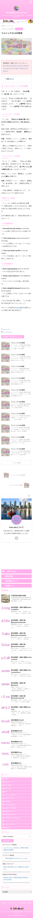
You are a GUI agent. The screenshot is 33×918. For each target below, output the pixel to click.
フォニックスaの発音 (18, 390)
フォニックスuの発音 (18, 343)
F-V (22, 66)
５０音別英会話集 (9, 805)
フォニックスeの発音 (18, 378)
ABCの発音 (7, 788)
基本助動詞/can (16, 763)
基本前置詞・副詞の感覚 (11, 818)
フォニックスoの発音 (18, 354)
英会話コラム (8, 827)
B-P (4, 66)
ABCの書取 (7, 785)
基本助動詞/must (17, 741)
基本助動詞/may (16, 752)
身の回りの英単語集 (10, 808)
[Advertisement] (16, 319)
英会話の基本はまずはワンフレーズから (16, 858)
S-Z (8, 66)
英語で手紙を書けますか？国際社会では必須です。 (16, 868)
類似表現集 (7, 801)
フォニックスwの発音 (18, 425)
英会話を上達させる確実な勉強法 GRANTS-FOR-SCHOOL (16, 878)
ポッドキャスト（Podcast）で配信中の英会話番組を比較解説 (16, 849)
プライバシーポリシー (13, 903)
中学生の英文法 (9, 798)
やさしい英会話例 (9, 795)
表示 (11, 79)
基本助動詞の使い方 (10, 814)
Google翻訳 (19, 307)
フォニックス (6, 329)
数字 (5, 792)
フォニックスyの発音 (18, 413)
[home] (16, 538)
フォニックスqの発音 (18, 402)
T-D (18, 66)
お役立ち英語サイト (10, 824)
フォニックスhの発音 (18, 449)
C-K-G (13, 66)
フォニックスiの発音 (17, 366)
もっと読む (17, 463)
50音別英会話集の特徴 (18, 595)
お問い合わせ (8, 782)
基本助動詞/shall (16, 731)
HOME (6, 779)
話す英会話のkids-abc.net (16, 13)
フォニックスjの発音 (17, 437)
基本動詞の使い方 (9, 811)
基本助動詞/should (17, 720)
